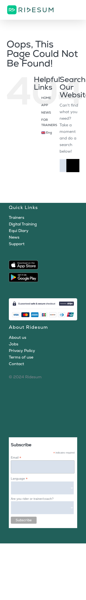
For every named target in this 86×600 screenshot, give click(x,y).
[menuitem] (47, 132)
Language (19, 479)
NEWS (46, 112)
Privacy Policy (22, 350)
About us (17, 337)
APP (44, 105)
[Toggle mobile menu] (77, 9)
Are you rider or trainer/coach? (32, 498)
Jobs (13, 343)
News (14, 237)
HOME (46, 98)
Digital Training (23, 224)
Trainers (16, 217)
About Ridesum (28, 327)
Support (16, 243)
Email (16, 457)
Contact (16, 363)
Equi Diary (18, 230)
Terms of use (21, 357)
